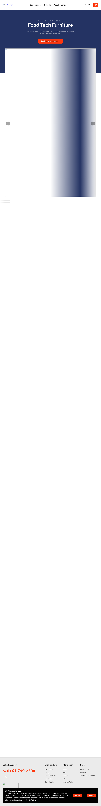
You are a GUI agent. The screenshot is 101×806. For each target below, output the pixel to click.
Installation (49, 779)
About (56, 5)
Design (47, 772)
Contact (64, 5)
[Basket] (95, 5)
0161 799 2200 (13, 734)
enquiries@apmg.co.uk (16, 737)
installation (53, 399)
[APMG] (8, 5)
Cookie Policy (30, 800)
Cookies (83, 772)
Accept (91, 795)
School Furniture (62, 693)
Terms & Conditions (87, 776)
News (65, 772)
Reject (77, 795)
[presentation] (8, 123)
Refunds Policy (68, 782)
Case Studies (49, 782)
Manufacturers (50, 776)
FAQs (64, 779)
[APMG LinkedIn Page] (5, 777)
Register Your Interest (49, 41)
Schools (47, 5)
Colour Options (37, 693)
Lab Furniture (35, 5)
